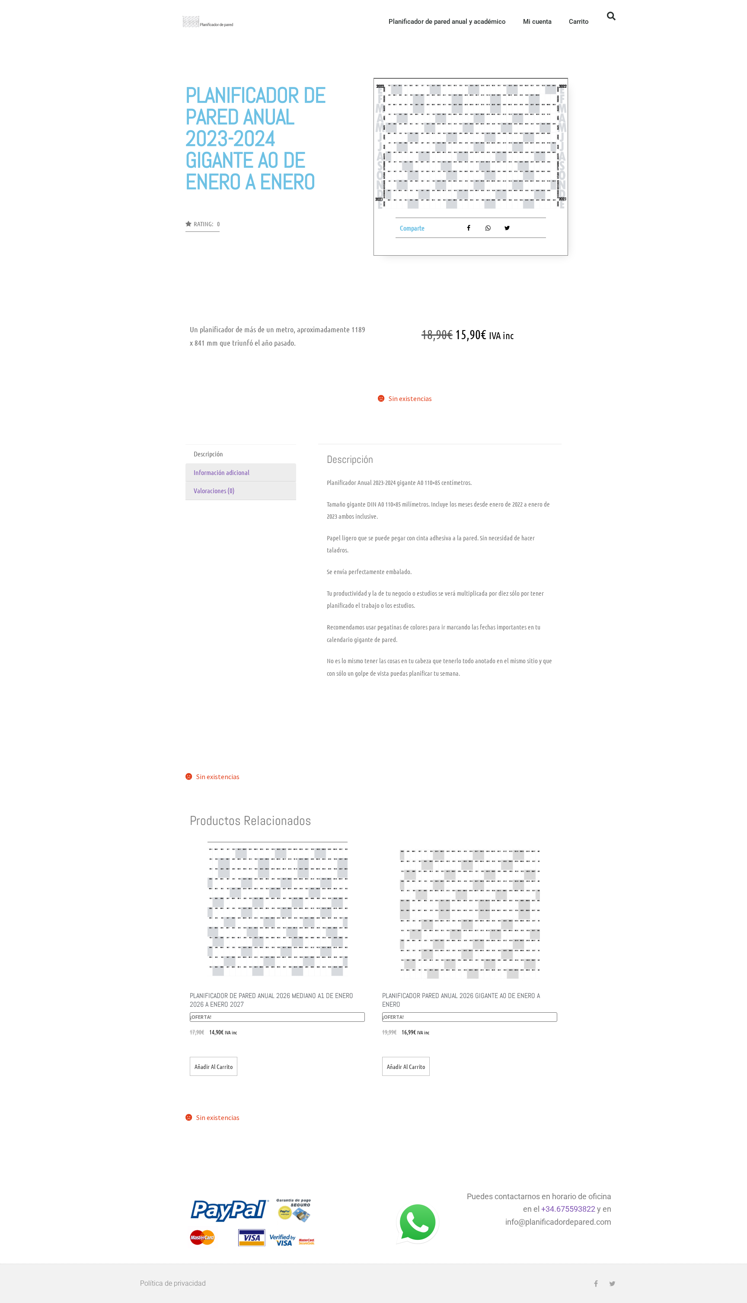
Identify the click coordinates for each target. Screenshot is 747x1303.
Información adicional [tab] (221, 472)
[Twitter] (612, 1283)
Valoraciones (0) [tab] (214, 490)
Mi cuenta (537, 22)
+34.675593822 (568, 1208)
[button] (611, 16)
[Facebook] (595, 1283)
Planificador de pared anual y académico (447, 22)
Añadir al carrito (214, 1066)
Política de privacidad (173, 1283)
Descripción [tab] (208, 453)
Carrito (579, 22)
